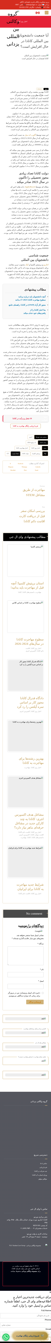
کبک (27, 265)
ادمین (30, 437)
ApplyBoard (30, 187)
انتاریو (46, 265)
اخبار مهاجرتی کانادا (22, 448)
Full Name (46, 1310)
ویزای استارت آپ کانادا (39, 1175)
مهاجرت (38, 592)
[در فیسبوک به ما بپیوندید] (36, 1280)
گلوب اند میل (30, 135)
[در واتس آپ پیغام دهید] (16, 1280)
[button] (47, 12)
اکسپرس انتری (31, 651)
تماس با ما (43, 1163)
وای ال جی (10, 1110)
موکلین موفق (42, 1179)
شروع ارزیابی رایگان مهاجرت (30, 1335)
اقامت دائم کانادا (24, 832)
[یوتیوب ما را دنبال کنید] (21, 1280)
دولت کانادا (25, 453)
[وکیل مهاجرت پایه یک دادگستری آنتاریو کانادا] (11, 29)
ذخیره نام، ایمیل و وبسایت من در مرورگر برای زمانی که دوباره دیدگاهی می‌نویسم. (24, 994)
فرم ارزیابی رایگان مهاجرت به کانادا (25, 426)
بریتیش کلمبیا (36, 453)
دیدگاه (40, 944)
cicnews (39, 89)
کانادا (20, 592)
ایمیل (41, 981)
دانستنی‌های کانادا (29, 592)
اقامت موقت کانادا (37, 835)
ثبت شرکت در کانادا (40, 1171)
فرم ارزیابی (43, 1167)
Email (48, 1329)
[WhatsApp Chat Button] (5, 1337)
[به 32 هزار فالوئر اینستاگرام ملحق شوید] (26, 1280)
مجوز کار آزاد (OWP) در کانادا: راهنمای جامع (27, 305)
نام (42, 969)
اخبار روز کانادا (35, 448)
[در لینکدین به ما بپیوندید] (31, 1280)
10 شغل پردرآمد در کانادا (22, 418)
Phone (48, 1320)
